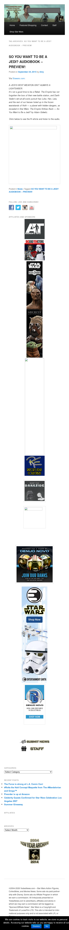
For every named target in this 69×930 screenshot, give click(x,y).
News (20, 188)
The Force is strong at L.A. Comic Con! (23, 783)
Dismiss (36, 926)
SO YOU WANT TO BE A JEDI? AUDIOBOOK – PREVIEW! (28, 61)
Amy (41, 71)
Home (12, 25)
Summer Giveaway (13, 804)
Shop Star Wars (16, 31)
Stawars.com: (18, 78)
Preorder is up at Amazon (17, 794)
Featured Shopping (28, 25)
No (47, 926)
